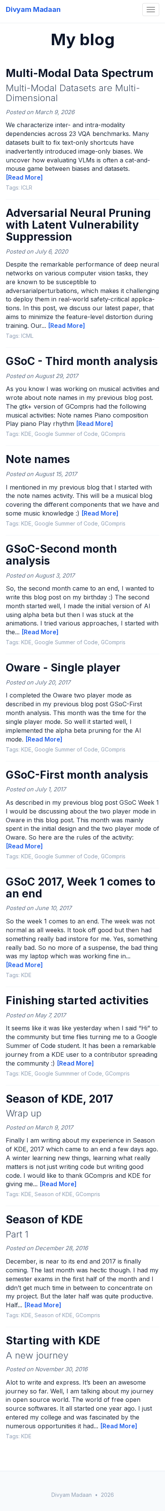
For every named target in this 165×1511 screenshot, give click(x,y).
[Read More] (24, 177)
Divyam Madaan (33, 9)
